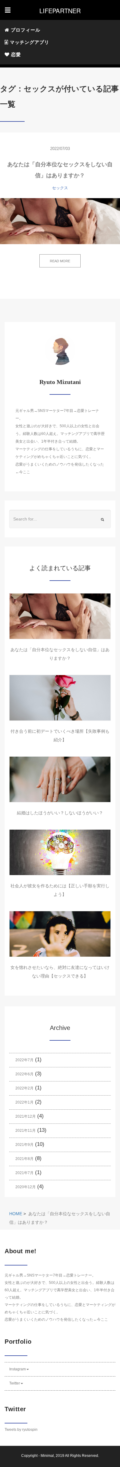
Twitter (14, 1383)
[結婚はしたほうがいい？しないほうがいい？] (60, 779)
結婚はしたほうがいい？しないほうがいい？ (60, 812)
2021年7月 (24, 1173)
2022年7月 (24, 1060)
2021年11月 (25, 1130)
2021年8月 (24, 1159)
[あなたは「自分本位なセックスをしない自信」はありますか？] (60, 221)
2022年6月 (24, 1074)
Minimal (47, 1456)
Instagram (17, 1369)
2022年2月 (24, 1088)
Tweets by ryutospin (21, 1429)
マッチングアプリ (28, 42)
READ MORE (60, 261)
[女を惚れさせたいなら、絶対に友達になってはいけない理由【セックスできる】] (60, 934)
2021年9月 (24, 1144)
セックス (60, 188)
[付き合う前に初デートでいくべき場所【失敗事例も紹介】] (60, 698)
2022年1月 (24, 1102)
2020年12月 (25, 1187)
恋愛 (15, 54)
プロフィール (24, 30)
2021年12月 (25, 1116)
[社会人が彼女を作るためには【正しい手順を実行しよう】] (60, 852)
